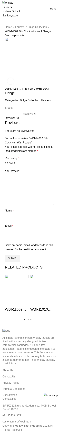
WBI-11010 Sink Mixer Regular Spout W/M (41, 309)
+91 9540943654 (12, 415)
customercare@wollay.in (16, 421)
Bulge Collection (38, 27)
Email (9, 225)
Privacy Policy (10, 382)
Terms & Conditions (13, 388)
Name (9, 210)
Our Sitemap (9, 395)
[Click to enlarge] (10, 81)
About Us (7, 370)
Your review (12, 171)
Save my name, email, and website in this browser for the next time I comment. (29, 247)
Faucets (20, 27)
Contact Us (8, 376)
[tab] (29, 112)
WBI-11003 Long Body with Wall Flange (13, 309)
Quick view (9, 303)
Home (9, 27)
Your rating (12, 158)
